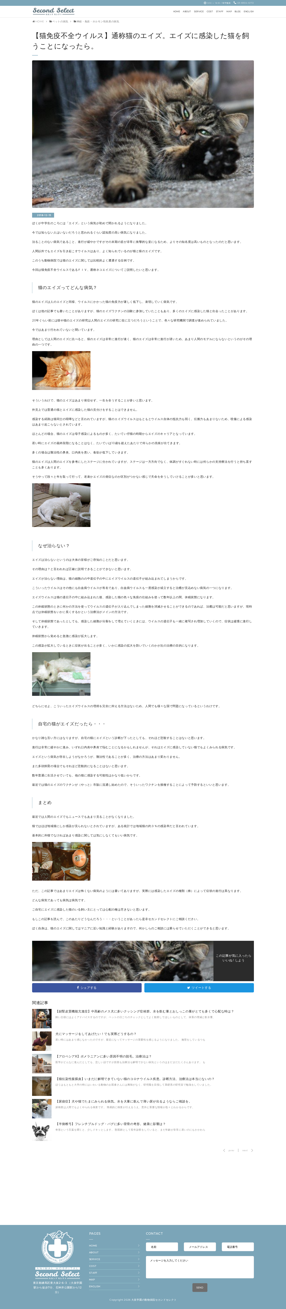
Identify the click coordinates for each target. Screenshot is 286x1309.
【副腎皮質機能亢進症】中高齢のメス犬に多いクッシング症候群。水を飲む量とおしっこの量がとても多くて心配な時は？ (144, 1011)
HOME (93, 1245)
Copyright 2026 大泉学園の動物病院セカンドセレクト (142, 1299)
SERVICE (94, 1259)
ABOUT (94, 1252)
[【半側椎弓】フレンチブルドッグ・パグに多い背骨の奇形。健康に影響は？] (42, 1140)
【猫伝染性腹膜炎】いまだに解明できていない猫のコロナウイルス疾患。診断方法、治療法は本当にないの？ (135, 1079)
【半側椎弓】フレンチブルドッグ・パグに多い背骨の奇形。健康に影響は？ (110, 1124)
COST (93, 1266)
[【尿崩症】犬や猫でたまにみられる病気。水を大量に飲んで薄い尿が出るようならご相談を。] (42, 1117)
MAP (92, 1279)
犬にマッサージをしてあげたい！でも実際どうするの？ (96, 1034)
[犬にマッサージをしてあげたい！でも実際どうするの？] (42, 1050)
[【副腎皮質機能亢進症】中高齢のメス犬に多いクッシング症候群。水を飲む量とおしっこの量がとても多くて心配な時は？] (42, 1027)
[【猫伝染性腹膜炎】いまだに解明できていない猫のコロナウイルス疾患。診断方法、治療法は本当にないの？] (42, 1095)
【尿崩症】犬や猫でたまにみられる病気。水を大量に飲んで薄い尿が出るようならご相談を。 (123, 1101)
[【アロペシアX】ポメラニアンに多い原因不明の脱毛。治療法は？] (42, 1072)
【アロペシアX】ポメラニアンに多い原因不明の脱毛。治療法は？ (103, 1056)
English (94, 1286)
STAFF (93, 1272)
